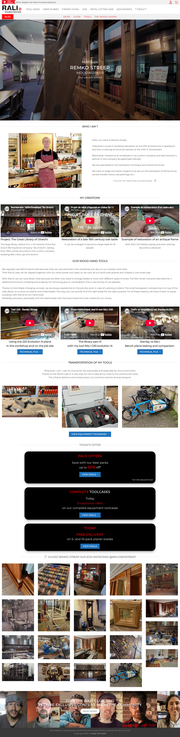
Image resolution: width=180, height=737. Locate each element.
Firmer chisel (70, 9)
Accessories (124, 9)
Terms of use (124, 730)
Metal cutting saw (102, 9)
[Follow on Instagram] (155, 181)
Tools (87, 16)
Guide (77, 16)
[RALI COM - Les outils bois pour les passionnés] (12, 9)
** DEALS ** (141, 9)
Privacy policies (106, 730)
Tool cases (33, 9)
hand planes (51, 9)
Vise (84, 9)
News (66, 16)
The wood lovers (105, 16)
